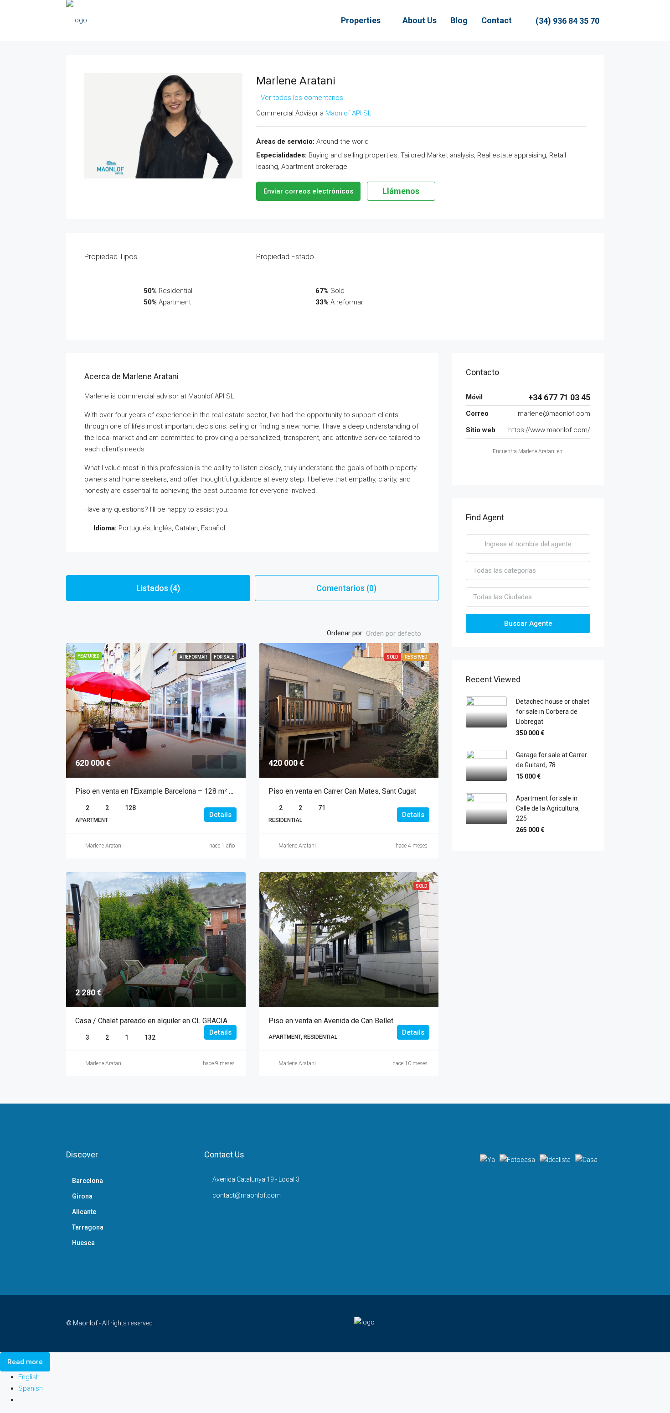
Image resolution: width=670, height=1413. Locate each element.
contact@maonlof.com (246, 1195)
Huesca (83, 1242)
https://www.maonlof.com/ (549, 430)
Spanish (30, 1388)
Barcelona (87, 1180)
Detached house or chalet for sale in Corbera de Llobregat (552, 711)
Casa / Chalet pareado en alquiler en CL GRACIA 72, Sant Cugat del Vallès (192, 1020)
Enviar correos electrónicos (308, 191)
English (29, 1377)
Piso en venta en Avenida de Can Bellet (330, 1020)
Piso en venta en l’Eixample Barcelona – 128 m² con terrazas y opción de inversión (206, 791)
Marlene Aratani (104, 846)
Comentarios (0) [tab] (346, 588)
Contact (496, 20)
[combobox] (401, 633)
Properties (361, 20)
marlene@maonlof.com (554, 413)
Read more (25, 1362)
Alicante (84, 1211)
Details (220, 815)
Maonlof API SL (348, 113)
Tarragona (87, 1227)
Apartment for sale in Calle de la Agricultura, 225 (548, 808)
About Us (419, 20)
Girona (82, 1196)
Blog (459, 20)
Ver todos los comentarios (302, 98)
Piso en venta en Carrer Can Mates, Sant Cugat (342, 791)
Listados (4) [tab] (158, 588)
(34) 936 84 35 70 (566, 21)
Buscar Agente (528, 623)
